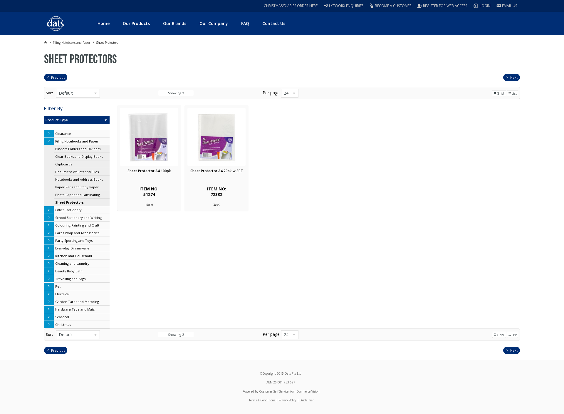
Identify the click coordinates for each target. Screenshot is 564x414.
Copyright (269, 373)
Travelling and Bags (70, 278)
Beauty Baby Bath (69, 271)
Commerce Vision (308, 391)
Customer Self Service (273, 391)
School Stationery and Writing (78, 217)
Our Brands (174, 23)
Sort (49, 92)
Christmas (63, 324)
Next (514, 77)
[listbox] (78, 93)
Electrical (62, 294)
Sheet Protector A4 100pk (149, 170)
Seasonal (62, 317)
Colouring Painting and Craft (77, 225)
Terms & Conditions (262, 400)
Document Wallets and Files (77, 172)
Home (104, 23)
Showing (176, 93)
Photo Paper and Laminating (77, 194)
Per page (271, 92)
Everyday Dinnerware (72, 248)
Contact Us (273, 23)
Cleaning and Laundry (72, 263)
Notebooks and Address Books (79, 179)
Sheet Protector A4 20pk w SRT (216, 170)
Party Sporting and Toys (74, 240)
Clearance (63, 133)
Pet (58, 286)
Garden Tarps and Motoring (77, 301)
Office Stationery (68, 210)
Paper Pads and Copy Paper (77, 187)
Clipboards (63, 164)
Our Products (136, 23)
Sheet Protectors (69, 202)
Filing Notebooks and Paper (76, 141)
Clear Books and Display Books (79, 156)
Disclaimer (307, 400)
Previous (58, 77)
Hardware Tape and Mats (75, 309)
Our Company (213, 23)
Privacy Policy (287, 400)
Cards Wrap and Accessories (77, 233)
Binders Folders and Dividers (77, 149)
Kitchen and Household (73, 256)
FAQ (245, 23)
